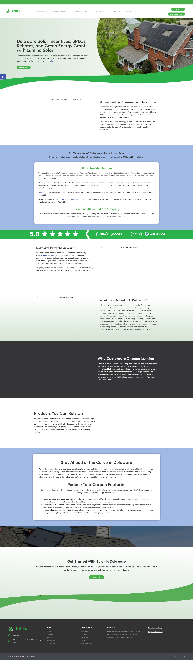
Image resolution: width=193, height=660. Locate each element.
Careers (117, 11)
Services (40, 11)
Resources (131, 11)
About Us (100, 11)
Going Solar (81, 11)
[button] (3, 76)
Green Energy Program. (50, 255)
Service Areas (60, 11)
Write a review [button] (41, 549)
